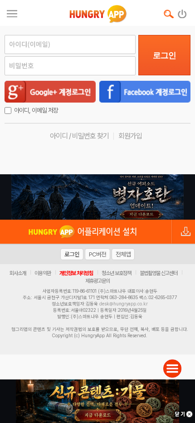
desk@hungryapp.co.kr (123, 303)
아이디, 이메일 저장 (36, 110)
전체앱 (123, 254)
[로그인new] (182, 12)
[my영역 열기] (12, 12)
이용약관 (42, 273)
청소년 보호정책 (116, 273)
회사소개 (18, 273)
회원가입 (130, 136)
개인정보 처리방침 (76, 273)
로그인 (164, 55)
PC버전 (97, 254)
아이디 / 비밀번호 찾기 (79, 136)
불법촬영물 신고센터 (158, 273)
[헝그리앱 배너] (97, 197)
